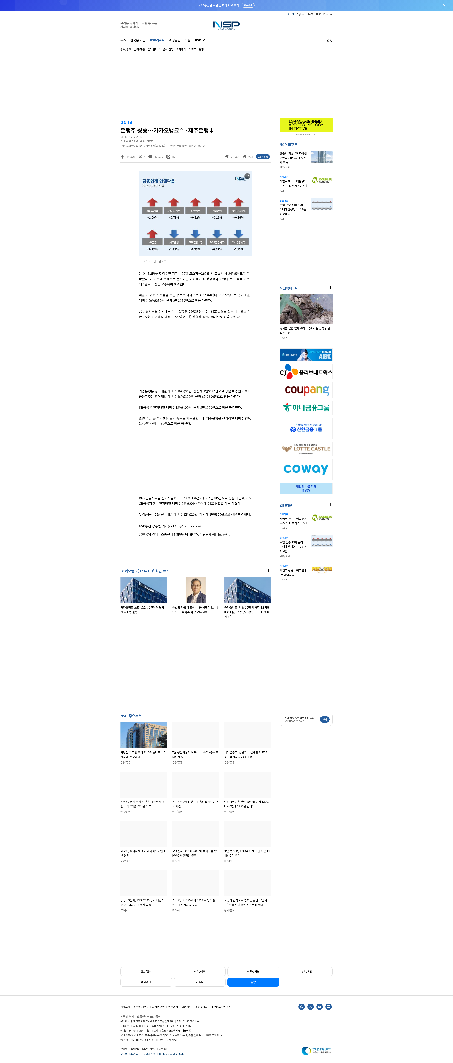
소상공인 (174, 40)
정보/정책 (146, 971)
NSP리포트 (157, 40)
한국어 (291, 14)
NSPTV (200, 40)
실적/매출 (199, 971)
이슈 (187, 40)
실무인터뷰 (253, 971)
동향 (253, 982)
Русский (328, 14)
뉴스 (123, 40)
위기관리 (146, 982)
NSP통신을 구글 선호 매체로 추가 (218, 5)
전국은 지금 (137, 40)
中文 (318, 14)
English (300, 14)
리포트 (199, 982)
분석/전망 (306, 971)
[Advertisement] (351, 157)
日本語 (310, 14)
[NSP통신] (226, 25)
